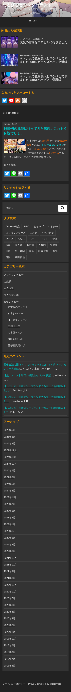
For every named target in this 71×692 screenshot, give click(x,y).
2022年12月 (10, 531)
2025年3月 (9, 436)
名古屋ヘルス (15, 332)
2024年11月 (10, 457)
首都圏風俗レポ (16, 345)
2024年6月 (9, 477)
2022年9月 (9, 537)
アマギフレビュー (14, 274)
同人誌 (18, 244)
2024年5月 (9, 484)
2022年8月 (9, 544)
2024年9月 (9, 470)
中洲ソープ (14, 326)
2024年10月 (10, 463)
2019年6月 (9, 665)
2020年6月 (9, 605)
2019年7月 (9, 658)
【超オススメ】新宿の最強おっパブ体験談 (27, 375)
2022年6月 (9, 551)
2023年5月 (9, 510)
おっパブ (39, 226)
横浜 (31, 251)
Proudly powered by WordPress (44, 683)
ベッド (32, 238)
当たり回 (20, 251)
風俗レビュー (11, 301)
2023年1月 (9, 524)
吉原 (8, 244)
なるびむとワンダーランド (27, 5)
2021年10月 (10, 564)
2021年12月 (10, 557)
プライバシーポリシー (14, 683)
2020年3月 (9, 618)
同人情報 (9, 288)
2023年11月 (10, 497)
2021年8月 (9, 571)
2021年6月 (9, 578)
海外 (55, 251)
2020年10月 (10, 591)
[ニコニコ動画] (24, 101)
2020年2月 (9, 625)
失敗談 (53, 244)
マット (44, 238)
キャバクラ (47, 232)
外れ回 (42, 244)
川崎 (8, 251)
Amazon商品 (13, 226)
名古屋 (30, 244)
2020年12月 (10, 584)
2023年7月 (9, 504)
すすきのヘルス (16, 313)
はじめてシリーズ (15, 232)
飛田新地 (20, 257)
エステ (33, 232)
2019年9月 (9, 645)
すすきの (53, 226)
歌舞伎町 (43, 251)
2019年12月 (10, 638)
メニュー (37, 21)
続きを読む (10, 164)
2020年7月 (9, 598)
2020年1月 (9, 631)
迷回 (8, 257)
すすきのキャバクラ (19, 307)
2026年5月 (9, 430)
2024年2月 (9, 490)
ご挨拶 (7, 281)
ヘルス (21, 238)
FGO (26, 226)
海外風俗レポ (11, 295)
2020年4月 (9, 611)
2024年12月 (10, 450)
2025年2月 (9, 443)
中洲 (55, 238)
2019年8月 (9, 652)
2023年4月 (9, 517)
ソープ (9, 238)
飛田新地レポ (15, 339)
